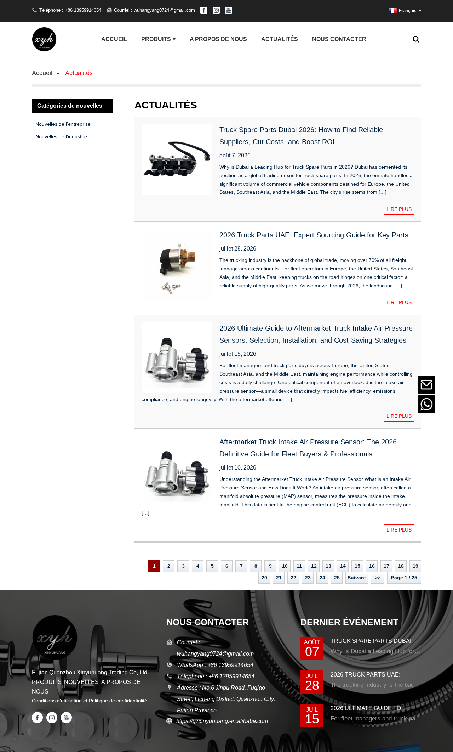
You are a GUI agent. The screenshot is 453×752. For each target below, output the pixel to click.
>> (377, 577)
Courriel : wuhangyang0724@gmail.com (154, 10)
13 (328, 566)
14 (343, 566)
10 (285, 566)
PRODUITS (47, 682)
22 (293, 577)
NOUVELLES (81, 682)
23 (308, 577)
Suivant (357, 577)
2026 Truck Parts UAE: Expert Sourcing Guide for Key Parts (313, 235)
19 (415, 566)
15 (357, 566)
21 (279, 577)
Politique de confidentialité (118, 700)
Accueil (42, 73)
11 (299, 566)
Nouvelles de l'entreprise (63, 124)
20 (264, 577)
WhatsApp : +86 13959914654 (215, 665)
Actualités (79, 73)
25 (337, 577)
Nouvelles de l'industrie (61, 136)
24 (322, 577)
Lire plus (399, 209)
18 (401, 566)
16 (372, 566)
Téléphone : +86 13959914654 (70, 10)
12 (314, 566)
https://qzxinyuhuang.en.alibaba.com (220, 721)
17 (386, 566)
